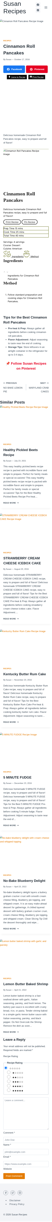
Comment (9, 1132)
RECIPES (7, 41)
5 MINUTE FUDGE (17, 777)
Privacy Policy (16, 1204)
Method (35, 256)
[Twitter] (12, 1192)
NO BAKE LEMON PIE (12, 387)
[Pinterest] (38, 10)
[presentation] (26, 422)
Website (7, 1169)
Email (7, 1157)
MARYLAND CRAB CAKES (39, 387)
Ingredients (18, 256)
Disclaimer (15, 1200)
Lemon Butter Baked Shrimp (25, 984)
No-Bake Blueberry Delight (24, 881)
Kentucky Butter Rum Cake (24, 674)
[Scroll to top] (45, 1218)
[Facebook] (38, 4)
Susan (9, 59)
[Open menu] (46, 7)
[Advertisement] (26, 106)
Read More (11, 503)
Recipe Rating (10, 1056)
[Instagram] (19, 1192)
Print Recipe (38, 77)
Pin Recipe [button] (29, 222)
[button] (4, 272)
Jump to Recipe (18, 77)
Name (7, 1144)
